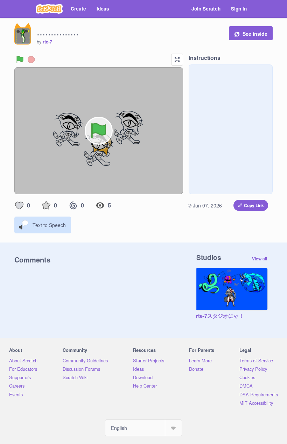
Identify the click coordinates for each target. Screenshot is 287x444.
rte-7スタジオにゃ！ (220, 316)
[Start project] (20, 59)
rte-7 (47, 42)
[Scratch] (49, 9)
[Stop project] (31, 59)
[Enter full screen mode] (177, 60)
